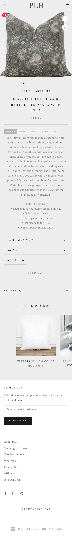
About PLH (10, 441)
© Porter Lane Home (36, 509)
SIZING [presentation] (33, 131)
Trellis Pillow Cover (36, 361)
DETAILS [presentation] (10, 131)
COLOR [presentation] (44, 131)
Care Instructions (14, 454)
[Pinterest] (21, 493)
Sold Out (36, 272)
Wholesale (10, 460)
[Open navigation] (4, 5)
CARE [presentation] (55, 131)
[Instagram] (13, 493)
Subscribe (18, 420)
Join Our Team (12, 479)
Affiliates (9, 473)
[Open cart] (67, 5)
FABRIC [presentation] (22, 131)
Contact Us (10, 467)
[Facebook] (5, 493)
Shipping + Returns (15, 448)
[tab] (10, 131)
